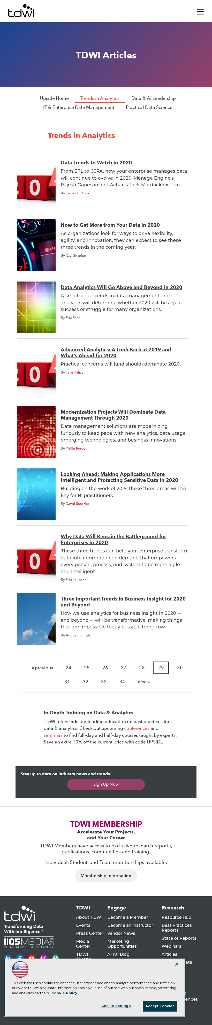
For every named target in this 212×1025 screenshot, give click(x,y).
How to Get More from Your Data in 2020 (110, 225)
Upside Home (54, 98)
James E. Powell (79, 193)
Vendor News (121, 933)
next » (144, 682)
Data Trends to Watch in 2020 (96, 163)
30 (180, 668)
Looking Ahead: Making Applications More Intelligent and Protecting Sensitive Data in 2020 (119, 477)
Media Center (83, 944)
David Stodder (77, 503)
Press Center (89, 933)
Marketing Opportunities (122, 944)
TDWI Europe (83, 957)
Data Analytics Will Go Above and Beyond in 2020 (121, 287)
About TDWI (89, 917)
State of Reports (179, 938)
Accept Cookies (160, 1006)
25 (87, 668)
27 (123, 668)
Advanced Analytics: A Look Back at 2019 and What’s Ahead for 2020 (116, 353)
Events (83, 925)
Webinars (171, 946)
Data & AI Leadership (153, 98)
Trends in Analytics (99, 98)
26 (105, 668)
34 (122, 682)
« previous (42, 668)
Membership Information (106, 875)
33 (104, 682)
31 (67, 682)
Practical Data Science (149, 107)
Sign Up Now (106, 784)
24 (68, 668)
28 (142, 668)
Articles (169, 954)
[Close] (177, 964)
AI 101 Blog (118, 954)
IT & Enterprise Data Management (78, 107)
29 (161, 668)
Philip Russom (77, 448)
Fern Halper (75, 372)
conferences (136, 728)
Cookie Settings (116, 1006)
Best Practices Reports (177, 928)
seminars (53, 735)
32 (85, 682)
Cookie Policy (64, 993)
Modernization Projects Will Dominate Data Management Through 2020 (113, 415)
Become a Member (127, 917)
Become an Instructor (130, 925)
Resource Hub (176, 917)
